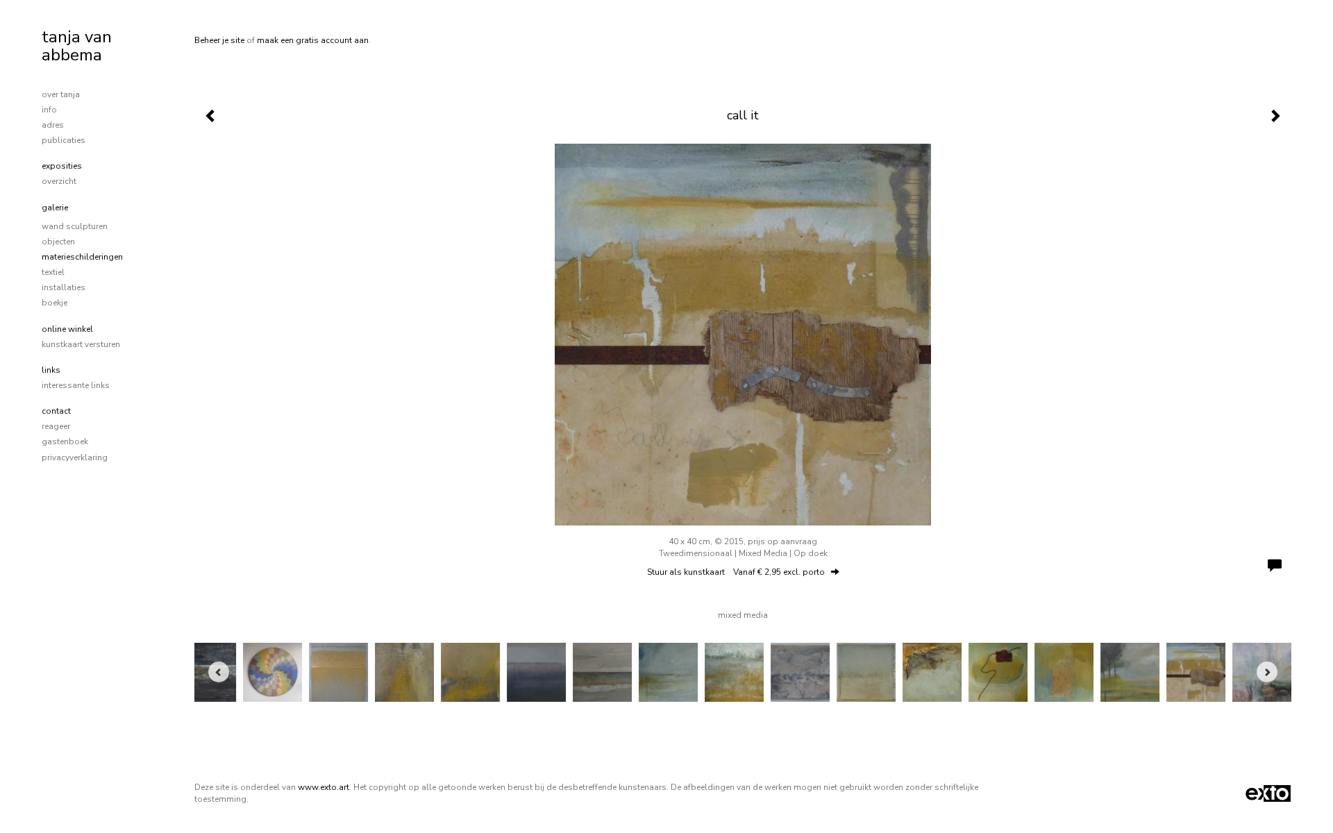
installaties (63, 287)
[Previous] (218, 672)
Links (51, 370)
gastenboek (65, 441)
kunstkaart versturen (81, 344)
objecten (58, 241)
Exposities (62, 165)
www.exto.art (323, 787)
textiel (53, 272)
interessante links (76, 385)
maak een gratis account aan (313, 40)
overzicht (59, 181)
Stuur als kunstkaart (736, 572)
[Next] (1267, 672)
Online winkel (67, 329)
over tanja (61, 94)
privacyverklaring (75, 457)
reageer (56, 426)
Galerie (55, 207)
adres (53, 125)
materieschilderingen (82, 256)
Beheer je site (219, 40)
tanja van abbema (77, 46)
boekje (54, 302)
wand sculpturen (75, 226)
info (49, 109)
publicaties (63, 140)
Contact (56, 410)
